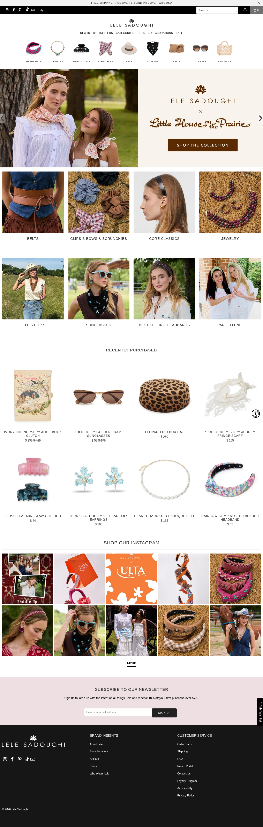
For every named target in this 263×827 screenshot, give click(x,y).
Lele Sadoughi (20, 809)
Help (41, 10)
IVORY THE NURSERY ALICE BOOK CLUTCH (33, 395)
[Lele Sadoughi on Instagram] (7, 10)
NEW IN (85, 33)
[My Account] (245, 10)
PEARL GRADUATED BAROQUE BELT (164, 479)
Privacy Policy (186, 795)
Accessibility (185, 788)
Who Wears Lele (99, 773)
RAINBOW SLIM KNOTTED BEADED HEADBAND (230, 479)
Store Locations (99, 751)
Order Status (185, 744)
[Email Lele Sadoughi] (33, 10)
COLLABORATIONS (160, 33)
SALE (179, 33)
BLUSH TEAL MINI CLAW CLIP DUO (33, 479)
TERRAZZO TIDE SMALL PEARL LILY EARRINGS (98, 479)
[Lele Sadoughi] (131, 22)
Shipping (182, 751)
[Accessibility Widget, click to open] (256, 413)
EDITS (141, 33)
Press (93, 766)
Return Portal (185, 766)
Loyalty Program (187, 780)
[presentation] (2, 118)
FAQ (180, 758)
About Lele (96, 744)
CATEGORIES (125, 33)
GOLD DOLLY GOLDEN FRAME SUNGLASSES (98, 395)
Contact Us (184, 773)
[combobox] (217, 10)
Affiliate (94, 758)
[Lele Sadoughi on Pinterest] (20, 10)
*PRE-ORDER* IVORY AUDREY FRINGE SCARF (230, 395)
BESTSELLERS (103, 33)
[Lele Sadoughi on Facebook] (13, 10)
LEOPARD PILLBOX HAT (164, 395)
